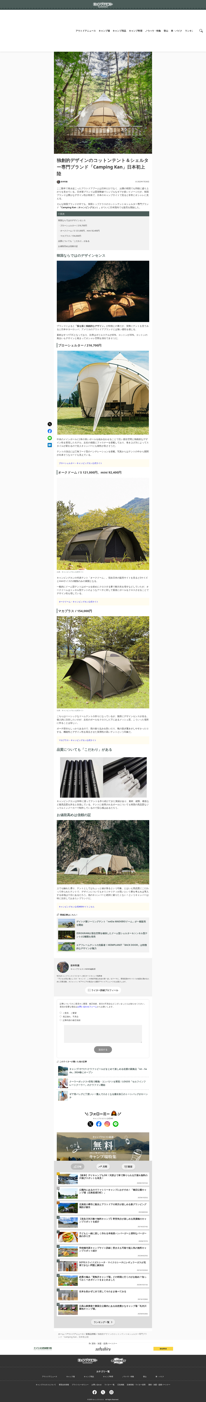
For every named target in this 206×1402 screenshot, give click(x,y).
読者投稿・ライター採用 (136, 1384)
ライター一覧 (109, 1384)
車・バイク (176, 30)
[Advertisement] (37, 30)
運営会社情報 (64, 1384)
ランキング (190, 30)
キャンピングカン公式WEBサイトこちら (76, 906)
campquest (88, 1360)
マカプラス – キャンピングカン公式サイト (77, 740)
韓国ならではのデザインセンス (72, 220)
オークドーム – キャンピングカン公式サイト (78, 601)
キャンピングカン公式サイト (73, 572)
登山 (166, 30)
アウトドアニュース (86, 30)
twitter (50, 424)
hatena (50, 445)
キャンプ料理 (135, 30)
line (49, 437)
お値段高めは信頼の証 (68, 246)
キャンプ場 (104, 30)
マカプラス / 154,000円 (70, 235)
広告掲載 (120, 1384)
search (201, 30)
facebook (50, 431)
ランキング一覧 (101, 1322)
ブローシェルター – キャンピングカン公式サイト (80, 463)
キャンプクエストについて (46, 1384)
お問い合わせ (97, 1384)
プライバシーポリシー (80, 1384)
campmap (118, 1359)
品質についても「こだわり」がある (74, 241)
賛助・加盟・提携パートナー (159, 1384)
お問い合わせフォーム (87, 1006)
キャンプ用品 (119, 30)
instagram (107, 1124)
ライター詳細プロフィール (104, 990)
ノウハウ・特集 (153, 30)
